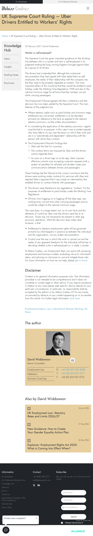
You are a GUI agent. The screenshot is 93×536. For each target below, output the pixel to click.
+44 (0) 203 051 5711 (72, 373)
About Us (5, 487)
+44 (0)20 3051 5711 (41, 476)
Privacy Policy (7, 507)
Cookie (85, 521)
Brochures (9, 83)
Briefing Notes (11, 75)
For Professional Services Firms (13, 480)
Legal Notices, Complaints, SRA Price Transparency (13, 499)
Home (5, 36)
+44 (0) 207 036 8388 (73, 369)
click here (75, 298)
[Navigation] (88, 8)
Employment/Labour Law (38, 309)
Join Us (4, 490)
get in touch (81, 260)
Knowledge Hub (8, 483)
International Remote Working (67, 309)
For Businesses (21, 1)
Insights (8, 67)
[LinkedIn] (39, 485)
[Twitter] (34, 485)
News (7, 59)
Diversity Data (7, 503)
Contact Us (6, 494)
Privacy (78, 521)
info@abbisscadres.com (41, 480)
